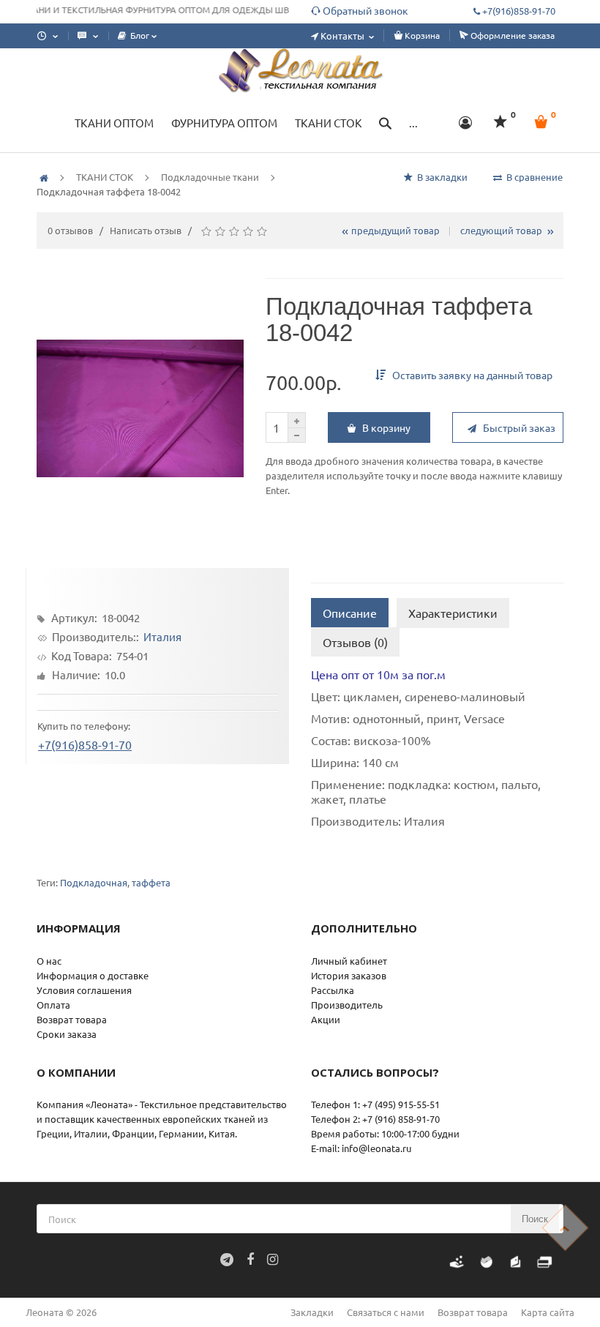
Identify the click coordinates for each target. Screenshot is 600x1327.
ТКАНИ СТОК (104, 177)
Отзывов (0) (355, 642)
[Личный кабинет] (466, 123)
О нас (49, 960)
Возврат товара (72, 1019)
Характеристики (453, 612)
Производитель (347, 1004)
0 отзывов (70, 230)
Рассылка (332, 990)
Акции (325, 1019)
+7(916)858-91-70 (85, 747)
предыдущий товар (393, 230)
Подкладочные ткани (210, 177)
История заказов (348, 975)
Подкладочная (93, 882)
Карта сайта (547, 1312)
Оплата (53, 1004)
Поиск (535, 1219)
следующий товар (503, 230)
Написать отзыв (145, 230)
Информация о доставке (93, 975)
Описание (350, 612)
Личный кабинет (349, 960)
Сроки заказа (67, 1034)
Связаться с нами (385, 1312)
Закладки (312, 1312)
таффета (151, 882)
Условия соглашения (84, 990)
